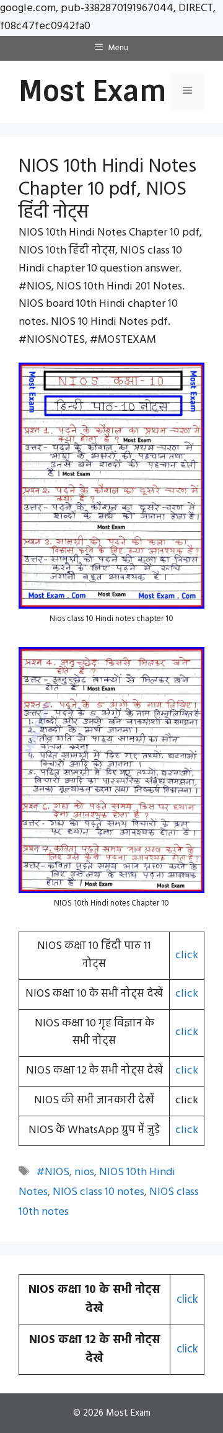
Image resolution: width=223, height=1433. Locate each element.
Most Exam (93, 91)
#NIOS (53, 1172)
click (186, 955)
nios (84, 1172)
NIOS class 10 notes (98, 1192)
